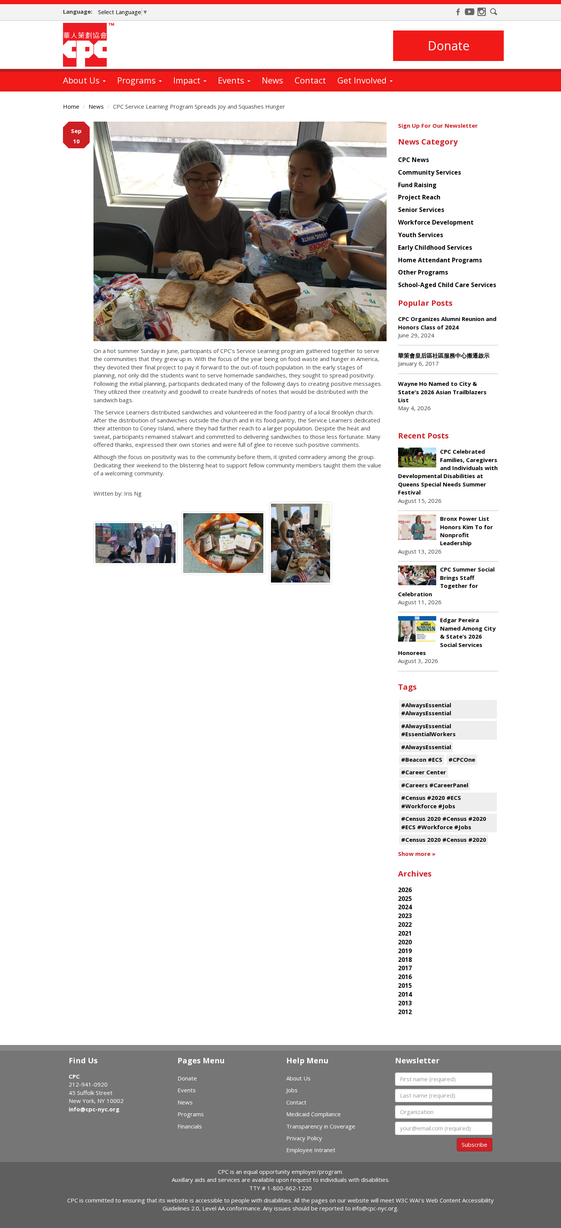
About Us (82, 80)
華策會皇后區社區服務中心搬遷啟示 (444, 355)
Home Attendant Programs (440, 260)
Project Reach (419, 197)
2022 (405, 924)
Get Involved (363, 80)
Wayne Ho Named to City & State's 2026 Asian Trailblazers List (442, 392)
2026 (405, 890)
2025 (405, 898)
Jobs (292, 1090)
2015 (405, 985)
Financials (189, 1126)
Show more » (416, 853)
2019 (405, 951)
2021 (405, 933)
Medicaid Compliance (313, 1114)
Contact (310, 80)
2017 (405, 968)
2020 (405, 942)
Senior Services (421, 209)
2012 (405, 1012)
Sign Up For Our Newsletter (438, 125)
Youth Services (420, 235)
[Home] (91, 45)
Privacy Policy (304, 1138)
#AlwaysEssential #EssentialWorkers (428, 730)
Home (71, 106)
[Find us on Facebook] (458, 12)
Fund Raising (417, 185)
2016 (405, 977)
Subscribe (474, 1144)
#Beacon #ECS (421, 759)
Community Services (429, 172)
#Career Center (423, 772)
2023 (405, 916)
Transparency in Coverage (320, 1126)
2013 (405, 1003)
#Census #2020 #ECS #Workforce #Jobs (431, 801)
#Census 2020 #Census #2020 (443, 839)
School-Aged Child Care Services (447, 285)
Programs (137, 80)
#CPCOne (461, 759)
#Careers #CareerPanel (434, 785)
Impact (188, 80)
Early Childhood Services (435, 247)
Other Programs (423, 272)
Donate (448, 45)
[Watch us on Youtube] (470, 12)
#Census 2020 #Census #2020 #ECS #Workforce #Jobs (443, 822)
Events (232, 80)
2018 (405, 959)
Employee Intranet (310, 1150)
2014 (405, 994)
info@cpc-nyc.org (94, 1109)
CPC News (413, 160)
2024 (405, 907)
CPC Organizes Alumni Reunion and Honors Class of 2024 (447, 323)
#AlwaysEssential (426, 747)
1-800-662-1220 (289, 1188)
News (272, 80)
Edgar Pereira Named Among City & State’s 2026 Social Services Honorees (447, 636)
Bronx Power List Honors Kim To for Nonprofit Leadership (466, 531)
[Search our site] (494, 12)
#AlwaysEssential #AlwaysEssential (426, 709)
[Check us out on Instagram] (481, 12)
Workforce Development (436, 222)
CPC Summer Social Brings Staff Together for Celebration (446, 581)
